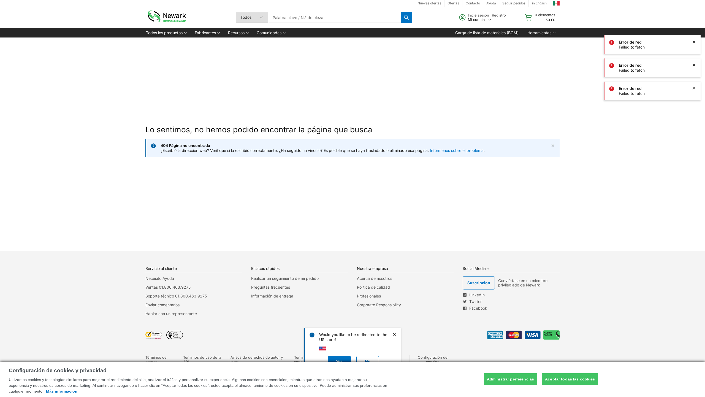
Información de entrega (272, 296)
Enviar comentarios (162, 304)
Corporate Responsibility (379, 304)
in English (539, 3)
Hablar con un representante (171, 313)
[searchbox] (334, 17)
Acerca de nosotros (374, 278)
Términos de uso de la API (202, 359)
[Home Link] (166, 17)
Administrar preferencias (510, 379)
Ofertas (453, 3)
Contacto (473, 3)
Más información (61, 391)
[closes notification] (694, 18)
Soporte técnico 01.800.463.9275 (176, 296)
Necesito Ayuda (159, 278)
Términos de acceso (156, 359)
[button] (166, 32)
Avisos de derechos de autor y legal (257, 359)
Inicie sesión (478, 15)
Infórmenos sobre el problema (457, 150)
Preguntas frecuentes (270, 287)
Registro (499, 15)
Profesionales (369, 296)
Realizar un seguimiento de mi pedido (285, 278)
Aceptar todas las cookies (570, 379)
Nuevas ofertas (429, 3)
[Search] (406, 17)
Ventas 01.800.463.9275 (168, 287)
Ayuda (491, 3)
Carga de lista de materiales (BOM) (487, 32)
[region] (352, 379)
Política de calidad (373, 287)
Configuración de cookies (433, 359)
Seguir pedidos (513, 3)
